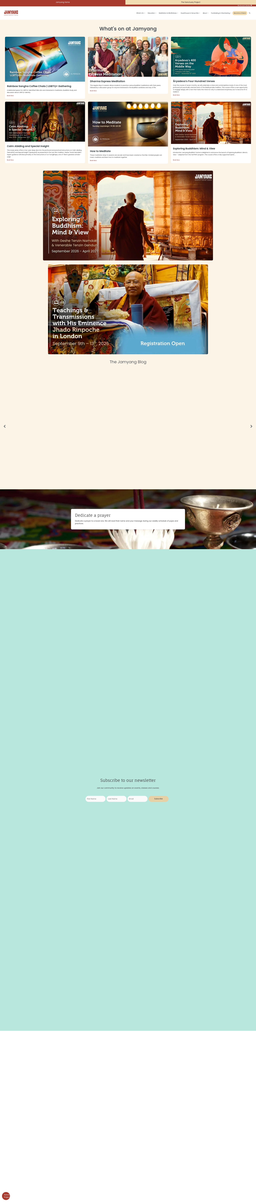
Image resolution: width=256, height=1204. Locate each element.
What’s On (140, 13)
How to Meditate (100, 151)
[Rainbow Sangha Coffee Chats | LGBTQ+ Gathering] (45, 81)
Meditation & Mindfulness (168, 13)
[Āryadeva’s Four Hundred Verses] (211, 76)
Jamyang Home (63, 2)
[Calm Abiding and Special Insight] (45, 141)
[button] (4, 426)
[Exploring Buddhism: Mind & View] (211, 143)
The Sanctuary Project (190, 2)
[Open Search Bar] (249, 13)
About (205, 13)
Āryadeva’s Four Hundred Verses (194, 81)
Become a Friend (240, 13)
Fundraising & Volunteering (220, 13)
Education (151, 13)
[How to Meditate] (128, 146)
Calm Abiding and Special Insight (28, 146)
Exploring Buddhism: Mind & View (194, 148)
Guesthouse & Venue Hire (190, 13)
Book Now (10, 96)
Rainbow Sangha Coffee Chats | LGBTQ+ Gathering (39, 86)
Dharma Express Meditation (107, 81)
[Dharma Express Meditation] (128, 76)
